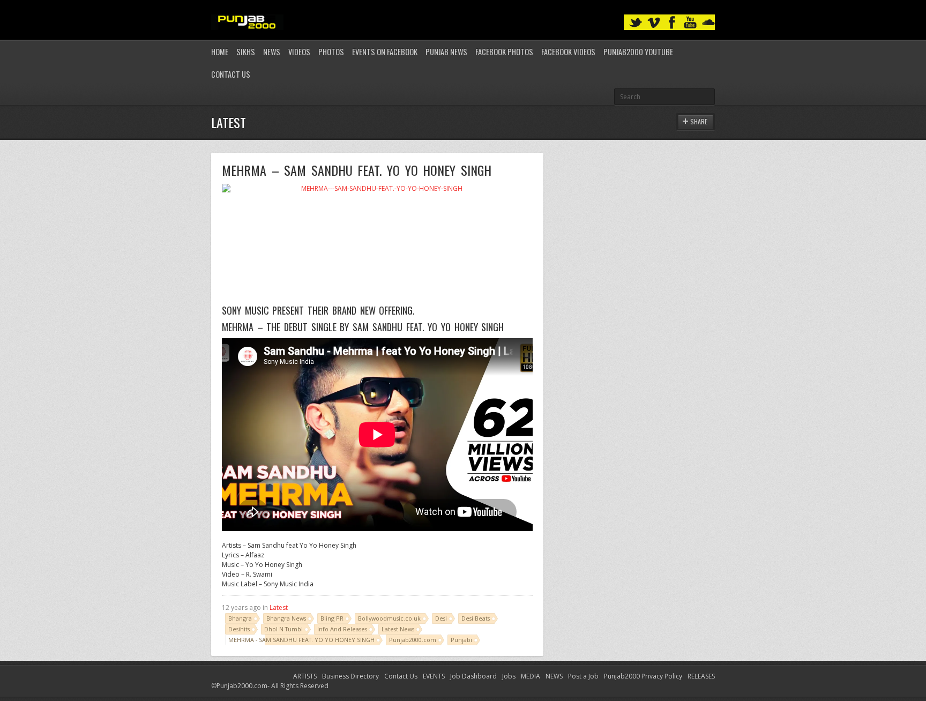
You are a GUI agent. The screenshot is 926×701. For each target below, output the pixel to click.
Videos (299, 51)
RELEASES (701, 676)
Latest (279, 607)
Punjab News (446, 51)
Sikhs (245, 51)
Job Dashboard (473, 676)
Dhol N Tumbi (283, 629)
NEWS (554, 676)
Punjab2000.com (412, 640)
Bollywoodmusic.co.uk (389, 618)
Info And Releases (342, 629)
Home (219, 51)
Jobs (509, 676)
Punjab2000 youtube (638, 51)
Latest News (398, 629)
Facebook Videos (568, 51)
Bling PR (331, 618)
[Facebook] (672, 22)
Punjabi (461, 640)
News (271, 51)
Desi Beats (475, 618)
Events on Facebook (384, 51)
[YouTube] (690, 22)
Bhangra (240, 618)
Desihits (239, 629)
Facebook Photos (504, 51)
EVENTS (434, 676)
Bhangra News (286, 618)
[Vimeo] (653, 22)
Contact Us (230, 74)
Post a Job (583, 676)
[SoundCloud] (708, 22)
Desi (441, 618)
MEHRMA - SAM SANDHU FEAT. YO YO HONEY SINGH (301, 640)
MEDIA (530, 676)
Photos (331, 51)
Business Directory (350, 676)
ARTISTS (305, 676)
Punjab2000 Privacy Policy (643, 676)
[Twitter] (635, 22)
